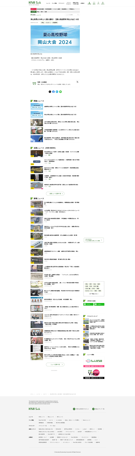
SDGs (94, 288)
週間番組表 (41, 422)
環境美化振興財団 (43, 442)
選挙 (98, 288)
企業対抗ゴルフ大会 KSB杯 (64, 434)
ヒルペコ (51, 420)
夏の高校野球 (42, 434)
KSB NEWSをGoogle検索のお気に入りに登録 (92, 240)
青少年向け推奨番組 (60, 422)
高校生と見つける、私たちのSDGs (46, 431)
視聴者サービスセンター (62, 437)
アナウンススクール (70, 431)
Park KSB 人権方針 (77, 442)
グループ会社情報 (89, 442)
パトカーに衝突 (56, 9)
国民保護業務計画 (80, 439)
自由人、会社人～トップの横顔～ (72, 420)
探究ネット (92, 429)
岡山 (38, 11)
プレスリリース (84, 437)
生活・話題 (96, 286)
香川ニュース (60, 416)
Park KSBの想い (74, 437)
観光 (96, 290)
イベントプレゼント (68, 3)
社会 (95, 284)
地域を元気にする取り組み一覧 (46, 429)
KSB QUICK (58, 429)
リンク (96, 439)
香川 (42, 11)
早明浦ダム (71, 9)
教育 (100, 290)
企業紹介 (83, 3)
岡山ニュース (51, 416)
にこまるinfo (59, 420)
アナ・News (52, 425)
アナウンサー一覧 (43, 425)
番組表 (94, 4)
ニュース (48, 3)
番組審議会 (94, 437)
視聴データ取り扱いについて (66, 439)
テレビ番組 (54, 3)
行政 (91, 286)
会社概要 (52, 437)
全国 (46, 11)
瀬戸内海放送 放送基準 (44, 439)
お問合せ (102, 4)
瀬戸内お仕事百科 (68, 429)
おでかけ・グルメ (89, 290)
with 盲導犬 (59, 431)
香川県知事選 (48, 9)
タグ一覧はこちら (93, 293)
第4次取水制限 (40, 9)
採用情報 (89, 4)
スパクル (77, 429)
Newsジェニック (86, 420)
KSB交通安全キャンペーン (91, 431)
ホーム (32, 394)
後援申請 (98, 442)
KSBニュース (42, 416)
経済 (99, 284)
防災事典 (100, 429)
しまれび (84, 429)
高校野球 (55, 22)
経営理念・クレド (43, 437)
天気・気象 (88, 288)
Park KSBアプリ (51, 434)
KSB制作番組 (50, 422)
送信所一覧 (54, 439)
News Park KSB (42, 420)
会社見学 (80, 431)
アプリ (98, 4)
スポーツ (49, 22)
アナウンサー (61, 3)
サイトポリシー (66, 442)
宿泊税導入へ (65, 9)
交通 (87, 286)
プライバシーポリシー (55, 442)
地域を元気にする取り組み (76, 3)
